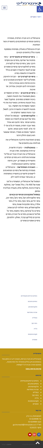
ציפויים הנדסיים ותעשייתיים (29, 296)
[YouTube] (30, 434)
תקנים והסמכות (32, 334)
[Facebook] (39, 434)
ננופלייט (34, 318)
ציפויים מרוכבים (32, 301)
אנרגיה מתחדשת (32, 312)
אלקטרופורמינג (32, 307)
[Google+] (34, 434)
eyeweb (9, 444)
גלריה (35, 329)
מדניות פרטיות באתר (33, 369)
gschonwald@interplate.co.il (24, 424)
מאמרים (34, 340)
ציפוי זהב (9, 198)
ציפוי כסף (34, 323)
